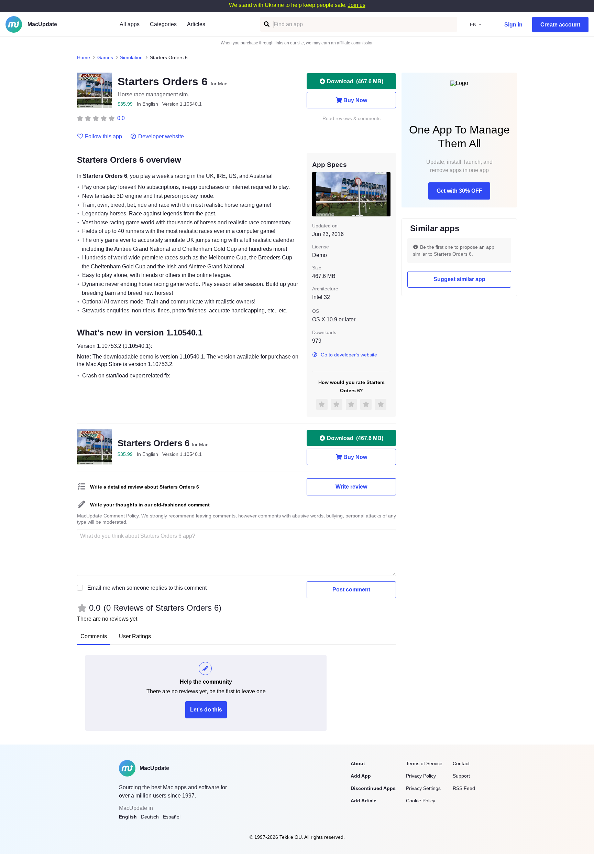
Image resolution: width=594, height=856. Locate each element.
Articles (196, 24)
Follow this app (103, 136)
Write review (351, 486)
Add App (361, 776)
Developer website (161, 136)
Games (105, 57)
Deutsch (150, 816)
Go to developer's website (349, 355)
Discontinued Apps (373, 788)
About (358, 763)
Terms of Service (424, 763)
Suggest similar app (459, 279)
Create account (560, 24)
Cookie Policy (420, 801)
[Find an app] (266, 24)
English (128, 816)
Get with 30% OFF (459, 190)
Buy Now (355, 100)
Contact (461, 763)
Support (461, 776)
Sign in (513, 24)
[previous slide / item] (317, 194)
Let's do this (206, 709)
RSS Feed (464, 788)
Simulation (131, 57)
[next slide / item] (385, 194)
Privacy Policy (421, 776)
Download (355, 81)
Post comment (351, 589)
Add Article (363, 801)
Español (171, 816)
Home (83, 57)
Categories (163, 24)
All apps (130, 24)
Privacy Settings (423, 788)
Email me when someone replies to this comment (147, 588)
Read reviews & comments (351, 118)
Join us (356, 5)
